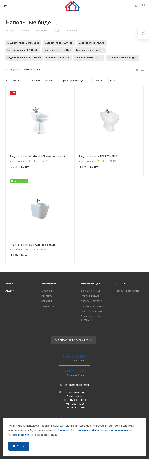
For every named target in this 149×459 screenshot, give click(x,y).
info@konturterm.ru (77, 384)
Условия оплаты (90, 290)
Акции (10, 290)
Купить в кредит (90, 295)
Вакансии (46, 301)
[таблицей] (142, 70)
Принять (18, 446)
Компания (49, 283)
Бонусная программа (92, 306)
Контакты (47, 295)
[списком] (136, 70)
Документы (47, 306)
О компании (47, 290)
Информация (90, 283)
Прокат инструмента (127, 290)
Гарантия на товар (91, 311)
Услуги (121, 283)
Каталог (11, 283)
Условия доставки (91, 301)
